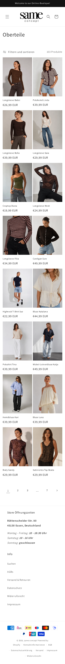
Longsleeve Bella (11, 153)
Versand (40, 650)
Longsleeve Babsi (11, 100)
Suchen (11, 563)
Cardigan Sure (40, 258)
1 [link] (8, 490)
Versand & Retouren (19, 579)
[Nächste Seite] (57, 490)
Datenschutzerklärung (21, 650)
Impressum (13, 604)
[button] (7, 17)
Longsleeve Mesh (41, 205)
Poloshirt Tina (9, 364)
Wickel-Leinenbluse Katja (45, 364)
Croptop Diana (10, 205)
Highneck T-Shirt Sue (13, 311)
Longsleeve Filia (11, 258)
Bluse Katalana (40, 311)
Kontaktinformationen (34, 645)
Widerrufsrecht (16, 596)
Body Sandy (9, 470)
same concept (30, 640)
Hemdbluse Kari (11, 417)
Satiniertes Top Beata (43, 470)
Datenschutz (14, 588)
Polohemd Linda (41, 100)
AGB (50, 645)
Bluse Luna (38, 417)
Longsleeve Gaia (41, 153)
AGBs (10, 571)
